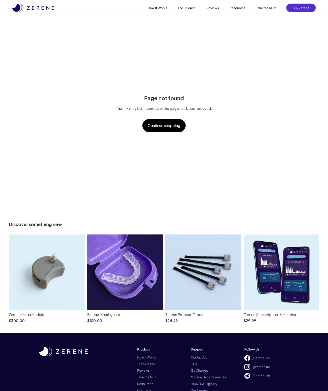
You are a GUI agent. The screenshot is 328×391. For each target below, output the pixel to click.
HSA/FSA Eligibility (204, 384)
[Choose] (156, 303)
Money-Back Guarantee (209, 377)
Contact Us (199, 357)
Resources (237, 7)
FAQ (194, 364)
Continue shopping (164, 125)
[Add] (78, 303)
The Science (187, 7)
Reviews (212, 7)
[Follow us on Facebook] (247, 358)
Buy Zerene (301, 8)
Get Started (199, 370)
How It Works (157, 7)
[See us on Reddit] (247, 376)
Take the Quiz (266, 7)
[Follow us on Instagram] (247, 367)
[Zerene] (33, 8)
